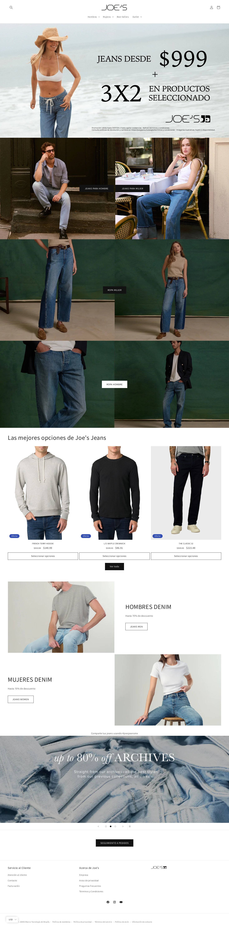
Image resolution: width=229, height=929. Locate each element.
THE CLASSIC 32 (186, 543)
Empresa (83, 875)
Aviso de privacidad (89, 880)
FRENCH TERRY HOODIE (43, 543)
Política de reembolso (61, 922)
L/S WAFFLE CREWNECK (114, 543)
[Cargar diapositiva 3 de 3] (115, 826)
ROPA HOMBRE (115, 384)
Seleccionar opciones (43, 556)
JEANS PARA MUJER (132, 188)
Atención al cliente (17, 875)
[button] (11, 7)
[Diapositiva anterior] (98, 826)
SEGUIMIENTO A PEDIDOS (114, 842)
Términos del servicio (103, 922)
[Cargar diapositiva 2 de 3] (110, 826)
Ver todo (114, 566)
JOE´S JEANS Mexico (22, 922)
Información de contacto (142, 922)
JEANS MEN (136, 626)
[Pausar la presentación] (130, 826)
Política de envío (122, 922)
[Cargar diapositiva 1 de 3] (106, 826)
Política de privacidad (83, 922)
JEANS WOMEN (20, 699)
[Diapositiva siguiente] (122, 826)
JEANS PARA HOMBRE (96, 188)
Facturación (14, 885)
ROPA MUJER (115, 289)
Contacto (12, 880)
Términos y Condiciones (91, 891)
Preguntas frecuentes (90, 885)
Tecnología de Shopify (40, 922)
